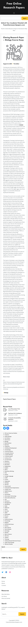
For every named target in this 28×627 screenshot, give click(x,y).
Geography (7, 481)
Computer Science (9, 453)
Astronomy (7, 439)
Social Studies (8, 529)
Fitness (6, 474)
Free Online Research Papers (14, 5)
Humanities (7, 494)
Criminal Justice (9, 456)
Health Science (8, 491)
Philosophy (7, 514)
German (7, 484)
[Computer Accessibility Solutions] (5, 419)
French (6, 479)
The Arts (7, 535)
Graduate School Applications (12, 487)
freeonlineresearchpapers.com (14, 622)
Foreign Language (9, 476)
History (6, 492)
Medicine (7, 507)
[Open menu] (14, 13)
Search (24, 18)
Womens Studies (9, 544)
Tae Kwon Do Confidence (15, 413)
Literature (7, 501)
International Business (10, 497)
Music (6, 509)
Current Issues (8, 459)
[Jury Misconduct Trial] (5, 410)
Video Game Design (9, 542)
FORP (6, 477)
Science (6, 525)
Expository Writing (9, 471)
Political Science (9, 519)
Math (6, 506)
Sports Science (8, 534)
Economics (7, 463)
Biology (6, 392)
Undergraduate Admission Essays (13, 540)
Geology (7, 482)
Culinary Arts (8, 458)
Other (6, 512)
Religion (7, 522)
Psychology (7, 521)
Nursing (7, 511)
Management (8, 502)
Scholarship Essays (9, 524)
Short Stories (8, 527)
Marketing (7, 504)
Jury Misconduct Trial (14, 409)
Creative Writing (9, 454)
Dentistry (7, 461)
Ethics (6, 469)
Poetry (6, 517)
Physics (6, 516)
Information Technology (10, 496)
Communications (9, 451)
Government (8, 486)
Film (6, 472)
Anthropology (8, 436)
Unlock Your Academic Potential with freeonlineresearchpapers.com (14, 24)
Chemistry (7, 446)
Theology (7, 539)
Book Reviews (8, 443)
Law (6, 499)
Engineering (7, 466)
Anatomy (7, 434)
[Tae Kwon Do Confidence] (5, 414)
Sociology (7, 531)
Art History (7, 438)
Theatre (6, 537)
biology (21, 124)
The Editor (16, 63)
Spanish (6, 532)
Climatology (8, 449)
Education (7, 464)
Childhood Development (11, 448)
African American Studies (11, 433)
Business (7, 444)
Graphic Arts (8, 489)
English (6, 468)
